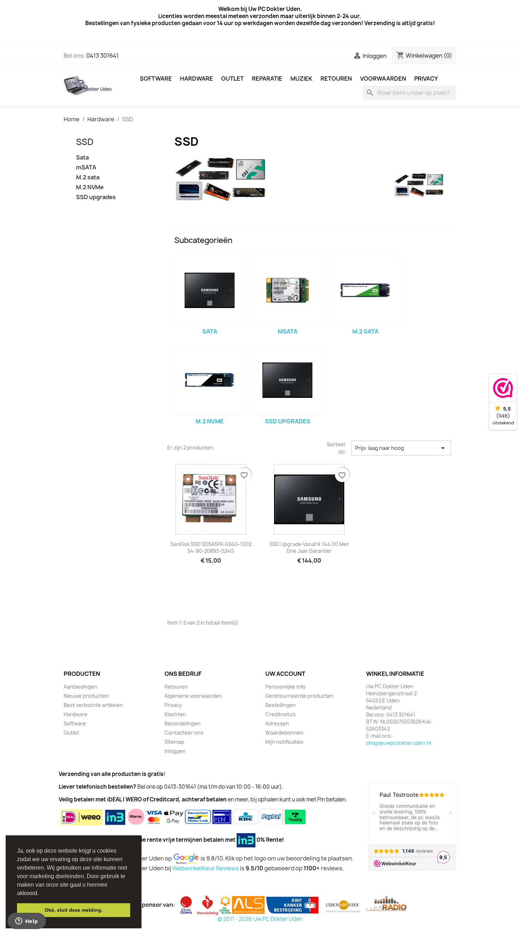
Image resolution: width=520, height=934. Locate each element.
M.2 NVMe (90, 187)
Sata (82, 157)
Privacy (426, 78)
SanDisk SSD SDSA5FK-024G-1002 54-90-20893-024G (211, 548)
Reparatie (267, 78)
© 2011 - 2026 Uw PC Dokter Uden (260, 919)
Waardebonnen (284, 732)
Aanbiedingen (80, 686)
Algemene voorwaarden (193, 695)
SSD (84, 142)
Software (156, 78)
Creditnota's (280, 714)
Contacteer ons (183, 732)
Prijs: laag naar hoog (401, 448)
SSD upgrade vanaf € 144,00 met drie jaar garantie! (309, 548)
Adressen (277, 723)
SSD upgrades (96, 197)
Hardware (196, 78)
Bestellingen (280, 705)
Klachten (175, 714)
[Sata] (209, 290)
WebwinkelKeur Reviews (205, 868)
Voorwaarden (383, 78)
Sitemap (174, 741)
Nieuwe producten (86, 695)
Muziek (301, 78)
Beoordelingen (182, 723)
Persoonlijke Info (285, 686)
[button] (41, 894)
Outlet (232, 78)
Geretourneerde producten (299, 695)
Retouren (336, 78)
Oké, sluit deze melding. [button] (74, 910)
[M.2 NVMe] (209, 380)
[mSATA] (287, 290)
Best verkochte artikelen (93, 705)
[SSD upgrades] (287, 380)
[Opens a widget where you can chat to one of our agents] (26, 921)
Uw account (285, 674)
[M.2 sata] (365, 290)
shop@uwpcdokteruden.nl (398, 742)
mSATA (86, 167)
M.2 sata (87, 177)
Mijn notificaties (284, 741)
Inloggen (175, 751)
